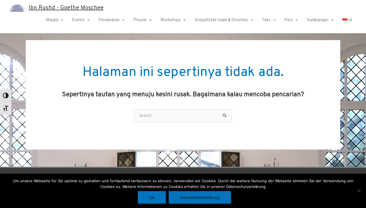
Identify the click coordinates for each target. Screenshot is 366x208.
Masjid (52, 20)
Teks (266, 20)
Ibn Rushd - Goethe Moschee (66, 8)
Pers (289, 20)
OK (151, 197)
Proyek (140, 20)
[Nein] (359, 191)
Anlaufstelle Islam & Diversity (221, 20)
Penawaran (109, 20)
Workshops (170, 20)
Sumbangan (317, 20)
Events (78, 20)
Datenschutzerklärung (200, 197)
